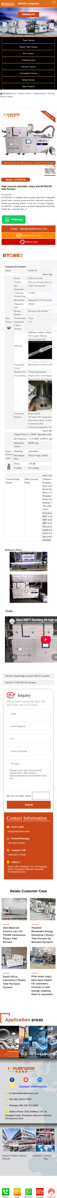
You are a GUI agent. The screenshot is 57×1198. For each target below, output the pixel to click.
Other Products (28, 86)
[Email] (17, 1191)
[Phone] (5, 1191)
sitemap (37, 1155)
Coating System (28, 60)
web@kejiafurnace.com (19, 831)
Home (13, 94)
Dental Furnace (28, 80)
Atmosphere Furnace (28, 73)
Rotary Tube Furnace (28, 47)
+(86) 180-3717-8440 (28, 1105)
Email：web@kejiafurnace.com (29, 228)
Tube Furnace (28, 40)
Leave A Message (31, 235)
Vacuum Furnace (28, 67)
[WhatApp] (28, 1191)
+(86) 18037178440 (22, 1099)
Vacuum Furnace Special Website (14, 1157)
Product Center (25, 94)
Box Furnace (28, 53)
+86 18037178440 (16, 843)
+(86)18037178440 (17, 854)
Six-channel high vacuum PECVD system (29, 676)
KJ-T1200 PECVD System (23, 682)
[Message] (40, 1191)
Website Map (47, 1157)
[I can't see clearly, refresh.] (19, 796)
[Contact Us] (51, 1191)
